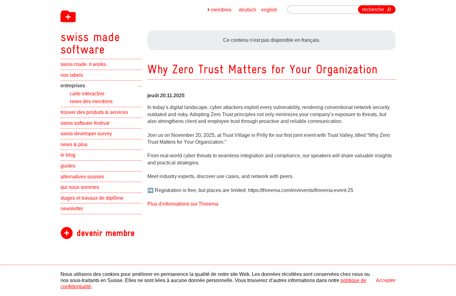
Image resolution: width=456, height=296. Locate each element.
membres (221, 9)
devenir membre (106, 233)
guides (67, 165)
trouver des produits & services (94, 112)
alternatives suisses (82, 176)
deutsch (247, 9)
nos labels (71, 75)
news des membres (91, 101)
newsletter (71, 208)
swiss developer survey (86, 133)
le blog (67, 155)
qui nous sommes (79, 187)
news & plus (73, 144)
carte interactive (87, 93)
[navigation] (122, 28)
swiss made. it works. (83, 64)
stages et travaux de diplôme (91, 198)
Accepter (386, 280)
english (269, 9)
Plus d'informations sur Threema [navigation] (182, 204)
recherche (373, 9)
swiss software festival (85, 123)
